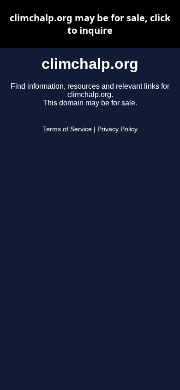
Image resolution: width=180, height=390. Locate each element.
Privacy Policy (117, 129)
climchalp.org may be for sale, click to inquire (90, 24)
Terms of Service (67, 129)
